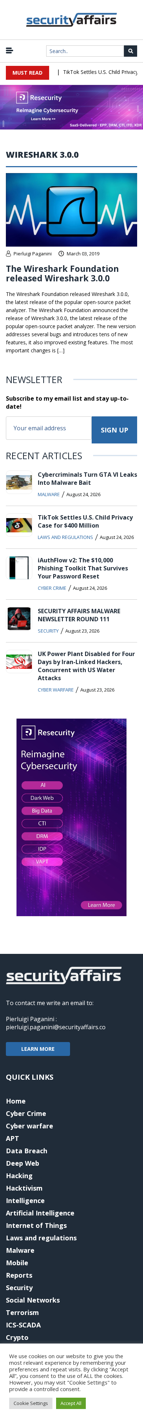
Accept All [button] (70, 1403)
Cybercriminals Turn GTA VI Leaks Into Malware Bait (87, 479)
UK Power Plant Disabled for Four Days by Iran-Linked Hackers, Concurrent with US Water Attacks (86, 666)
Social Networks (33, 1300)
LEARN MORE (38, 1048)
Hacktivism (24, 1188)
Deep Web (22, 1163)
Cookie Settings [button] (31, 1403)
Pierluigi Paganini (33, 253)
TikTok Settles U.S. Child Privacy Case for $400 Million (85, 521)
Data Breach (26, 1150)
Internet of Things (36, 1225)
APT (12, 1138)
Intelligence (25, 1200)
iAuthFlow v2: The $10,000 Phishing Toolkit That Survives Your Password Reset (83, 568)
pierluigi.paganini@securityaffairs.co (56, 1027)
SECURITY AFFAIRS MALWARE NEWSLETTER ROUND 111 (79, 615)
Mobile (17, 1262)
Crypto (17, 1337)
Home (16, 1101)
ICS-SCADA (23, 1324)
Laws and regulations (65, 537)
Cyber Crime (52, 588)
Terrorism (22, 1312)
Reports (19, 1275)
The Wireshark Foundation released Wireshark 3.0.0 (62, 273)
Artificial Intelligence (40, 1213)
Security (48, 630)
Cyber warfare (56, 689)
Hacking (19, 1175)
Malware (49, 494)
